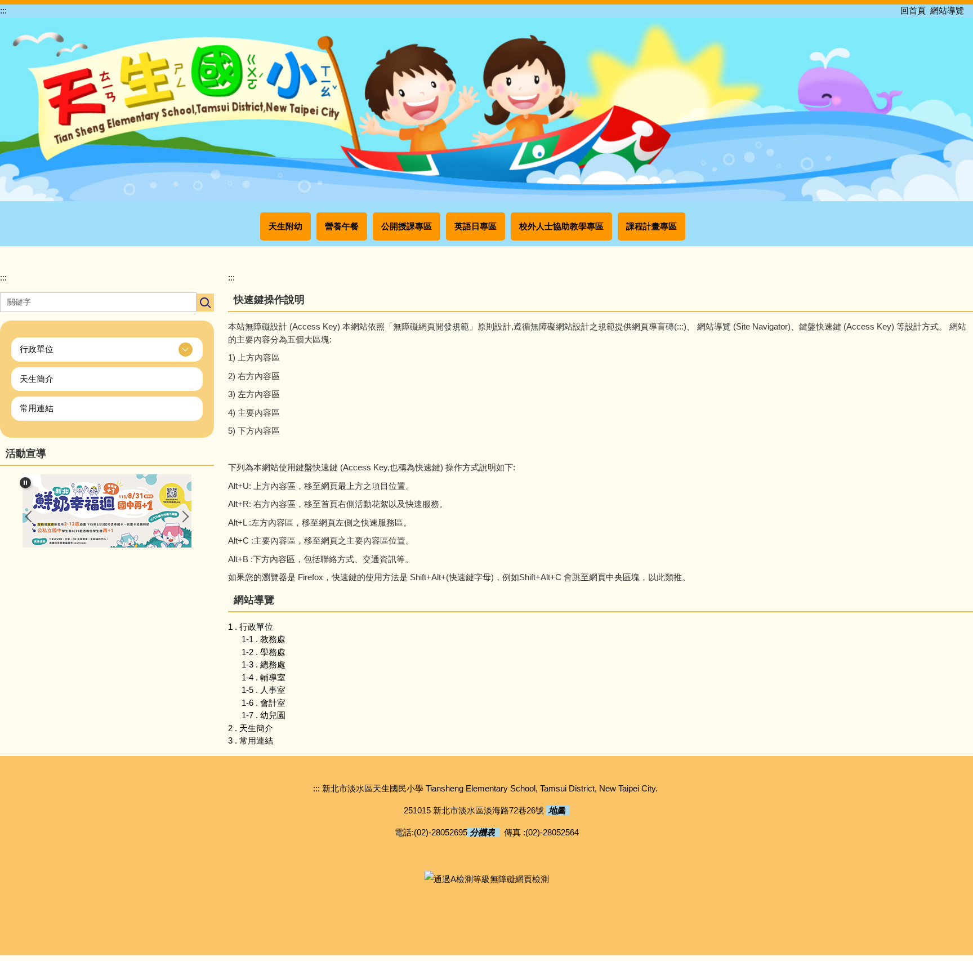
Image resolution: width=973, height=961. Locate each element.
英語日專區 (475, 226)
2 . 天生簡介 (250, 728)
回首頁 (913, 10)
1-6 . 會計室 (263, 703)
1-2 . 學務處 (263, 652)
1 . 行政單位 (250, 626)
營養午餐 (342, 226)
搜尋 (205, 302)
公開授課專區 (406, 226)
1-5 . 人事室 (263, 690)
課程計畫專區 (651, 226)
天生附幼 (285, 226)
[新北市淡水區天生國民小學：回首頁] (486, 108)
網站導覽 (947, 10)
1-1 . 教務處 (263, 639)
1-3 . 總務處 (263, 664)
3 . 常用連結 (250, 740)
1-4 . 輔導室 (263, 677)
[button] (107, 349)
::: (3, 10)
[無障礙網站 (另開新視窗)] (487, 878)
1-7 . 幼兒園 (263, 715)
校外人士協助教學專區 (561, 226)
